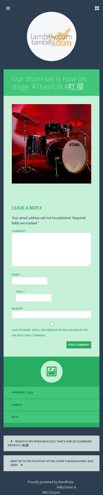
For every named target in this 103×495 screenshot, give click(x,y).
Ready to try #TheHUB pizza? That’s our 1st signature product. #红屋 (50, 443)
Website (17, 308)
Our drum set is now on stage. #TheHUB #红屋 (49, 82)
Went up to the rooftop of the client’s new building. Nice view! (52, 463)
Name (16, 274)
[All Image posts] (51, 372)
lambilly (17, 405)
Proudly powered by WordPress (51, 482)
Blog (15, 417)
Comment (19, 231)
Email (21, 291)
